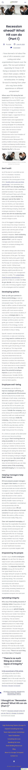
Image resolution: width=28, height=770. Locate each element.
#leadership (20, 691)
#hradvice (7, 691)
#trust (19, 694)
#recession (10, 693)
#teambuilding (11, 694)
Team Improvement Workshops (14, 732)
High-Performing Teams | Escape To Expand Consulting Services (14, 727)
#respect (18, 693)
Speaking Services (14, 742)
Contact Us (14, 756)
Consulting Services (14, 739)
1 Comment (16, 47)
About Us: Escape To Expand (14, 752)
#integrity (13, 691)
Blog (14, 749)
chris (9, 44)
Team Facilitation (14, 735)
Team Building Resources (14, 745)
